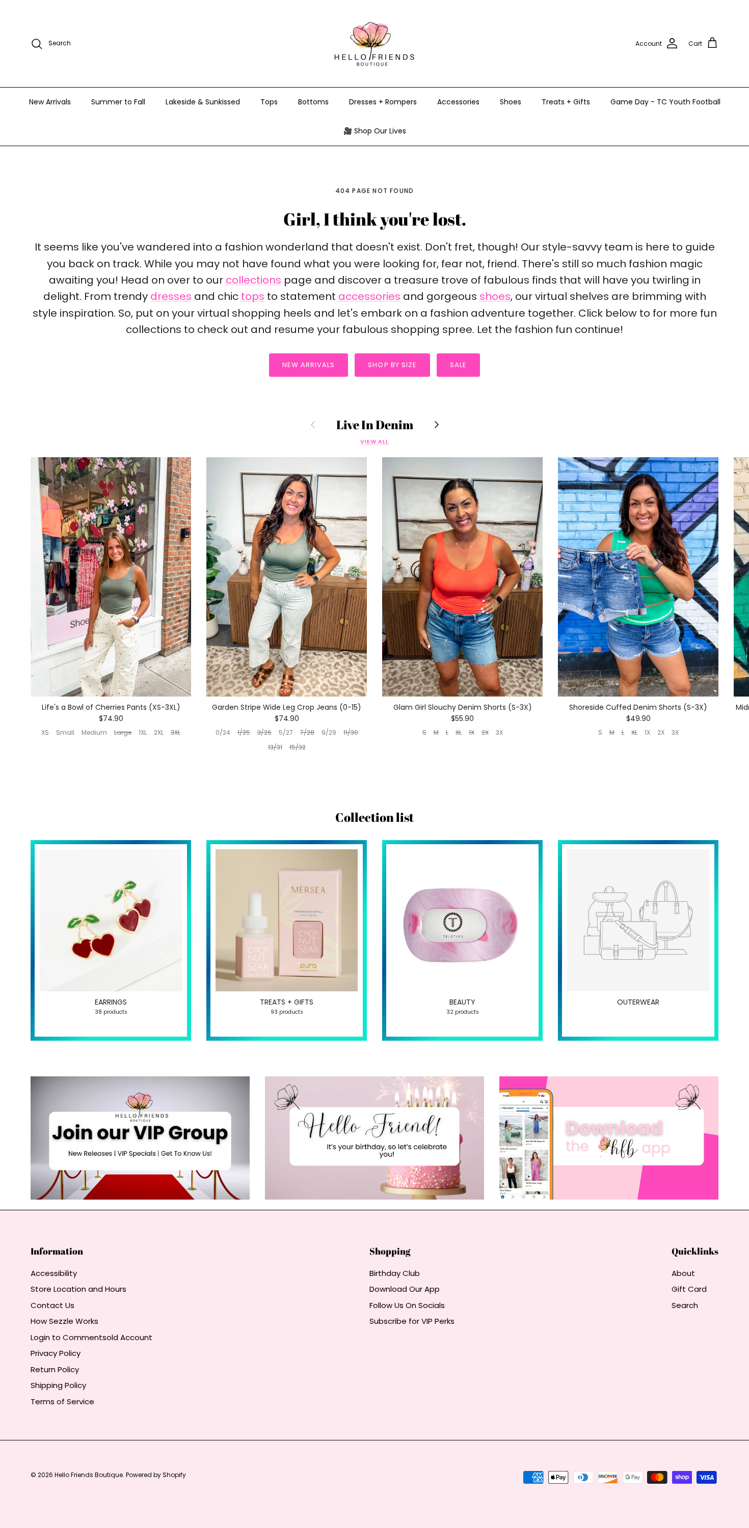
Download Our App (404, 1289)
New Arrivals (50, 102)
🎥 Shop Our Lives (374, 131)
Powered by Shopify (156, 1474)
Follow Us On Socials (407, 1305)
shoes (495, 296)
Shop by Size (392, 365)
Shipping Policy (58, 1385)
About (683, 1273)
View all (374, 441)
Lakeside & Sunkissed (203, 102)
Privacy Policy (56, 1353)
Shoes (510, 102)
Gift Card (689, 1289)
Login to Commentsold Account (91, 1337)
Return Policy (55, 1369)
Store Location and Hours (78, 1289)
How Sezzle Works (64, 1321)
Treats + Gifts (566, 102)
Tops (269, 102)
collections (253, 280)
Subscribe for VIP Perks (411, 1321)
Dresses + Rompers (383, 102)
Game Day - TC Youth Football (665, 102)
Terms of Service (62, 1401)
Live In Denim (374, 425)
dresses (171, 296)
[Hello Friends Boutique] (374, 43)
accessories (369, 296)
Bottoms (313, 102)
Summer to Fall (118, 102)
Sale (458, 365)
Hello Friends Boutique (89, 1474)
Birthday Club (394, 1273)
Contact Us (52, 1305)
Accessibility (54, 1273)
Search (685, 1305)
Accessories (458, 102)
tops (252, 296)
